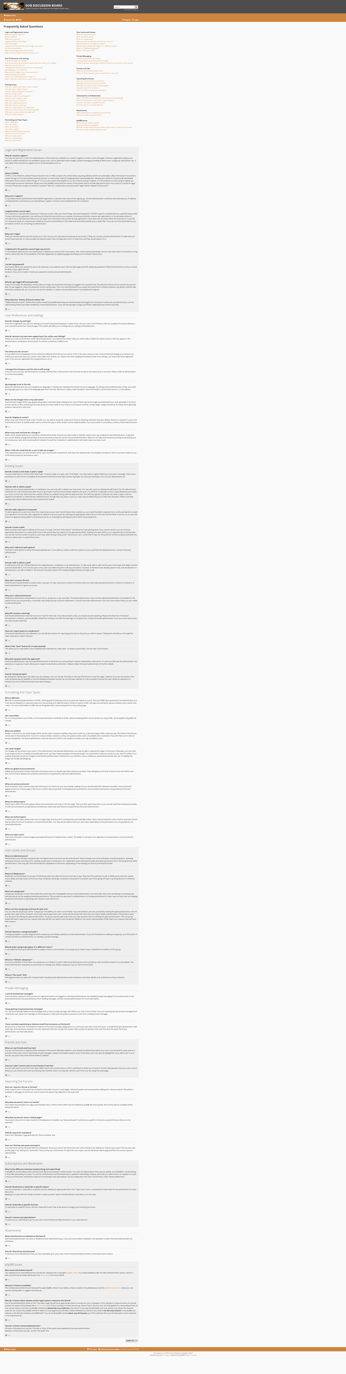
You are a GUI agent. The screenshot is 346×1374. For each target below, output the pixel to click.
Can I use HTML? (11, 124)
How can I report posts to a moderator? (19, 107)
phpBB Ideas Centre (113, 1288)
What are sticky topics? (13, 136)
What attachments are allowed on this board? (93, 113)
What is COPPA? (11, 37)
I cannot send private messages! (88, 58)
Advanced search (131, 10)
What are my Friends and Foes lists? (89, 71)
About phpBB (45, 1275)
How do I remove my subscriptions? (89, 105)
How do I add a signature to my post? (19, 91)
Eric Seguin (166, 1355)
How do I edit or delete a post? (16, 89)
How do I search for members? (87, 88)
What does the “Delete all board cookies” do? (21, 53)
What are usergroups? (84, 39)
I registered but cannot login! (15, 41)
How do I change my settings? (16, 61)
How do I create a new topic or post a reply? (21, 87)
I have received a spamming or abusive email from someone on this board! (104, 63)
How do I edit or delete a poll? (16, 98)
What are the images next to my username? (21, 72)
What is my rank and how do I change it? (20, 77)
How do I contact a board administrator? (91, 130)
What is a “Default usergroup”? (87, 48)
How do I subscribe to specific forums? (90, 103)
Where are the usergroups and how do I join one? (94, 41)
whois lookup (41, 1305)
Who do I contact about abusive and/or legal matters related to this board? (104, 127)
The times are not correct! (14, 65)
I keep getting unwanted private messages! (92, 61)
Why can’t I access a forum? (15, 101)
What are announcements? (15, 133)
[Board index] (15, 5)
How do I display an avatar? (15, 74)
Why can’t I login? (11, 44)
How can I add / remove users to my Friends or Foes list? (97, 73)
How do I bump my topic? (14, 114)
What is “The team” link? (85, 51)
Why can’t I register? (12, 39)
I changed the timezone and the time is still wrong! (24, 68)
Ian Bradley (193, 1355)
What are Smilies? (11, 127)
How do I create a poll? (13, 94)
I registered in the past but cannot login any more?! (24, 46)
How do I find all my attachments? (89, 115)
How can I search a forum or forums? (90, 81)
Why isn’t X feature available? (87, 125)
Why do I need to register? (14, 34)
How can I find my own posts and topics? (91, 90)
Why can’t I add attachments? (16, 103)
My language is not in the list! (16, 70)
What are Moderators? (84, 37)
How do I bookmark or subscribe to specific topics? (95, 100)
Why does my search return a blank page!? (92, 86)
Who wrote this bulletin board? (87, 123)
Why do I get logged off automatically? (19, 51)
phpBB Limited (72, 1272)
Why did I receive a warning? (15, 105)
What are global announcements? (17, 131)
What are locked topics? (14, 138)
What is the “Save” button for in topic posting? (22, 110)
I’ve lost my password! (13, 48)
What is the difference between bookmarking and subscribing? (99, 98)
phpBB (119, 389)
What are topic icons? (13, 140)
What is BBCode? (11, 122)
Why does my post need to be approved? (20, 112)
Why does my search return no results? (91, 83)
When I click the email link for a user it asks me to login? (25, 79)
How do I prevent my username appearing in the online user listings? (30, 63)
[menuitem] (19, 20)
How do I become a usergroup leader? (90, 44)
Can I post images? (12, 129)
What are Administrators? (86, 34)
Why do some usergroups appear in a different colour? (96, 46)
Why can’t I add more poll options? (17, 96)
